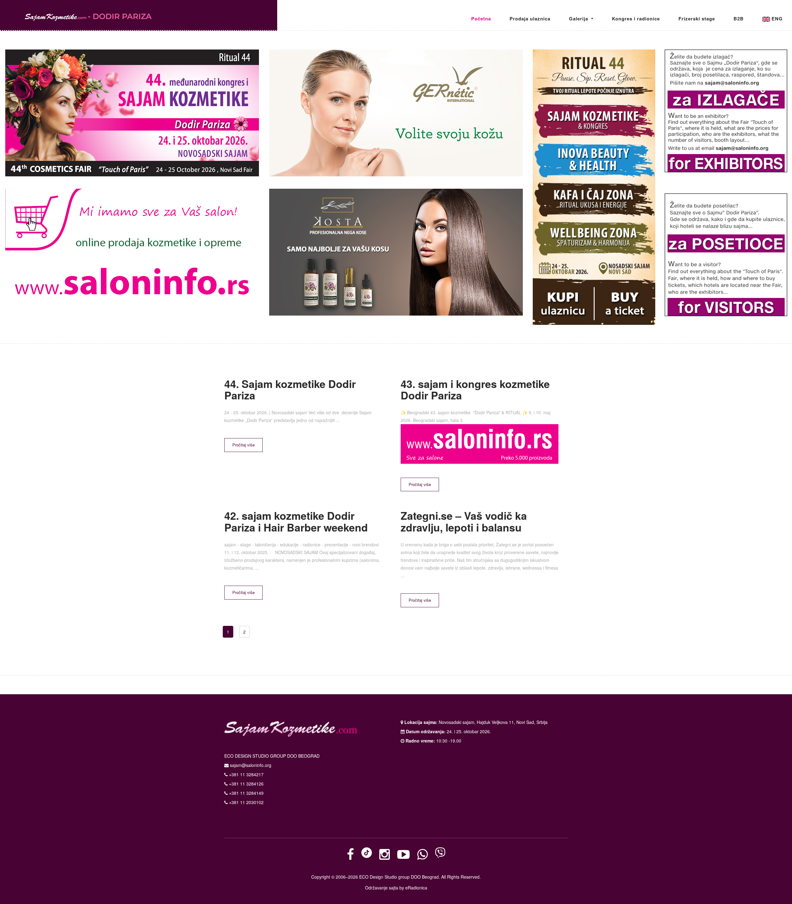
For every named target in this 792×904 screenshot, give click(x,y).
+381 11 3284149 (246, 793)
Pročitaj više (243, 445)
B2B (739, 18)
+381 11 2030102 (246, 802)
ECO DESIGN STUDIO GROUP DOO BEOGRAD (272, 756)
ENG (776, 18)
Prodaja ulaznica (530, 18)
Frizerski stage (696, 18)
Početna (481, 18)
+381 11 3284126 (246, 784)
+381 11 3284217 (246, 774)
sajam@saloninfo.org (250, 765)
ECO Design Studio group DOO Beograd (399, 877)
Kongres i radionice (636, 18)
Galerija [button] (579, 18)
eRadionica (416, 888)
